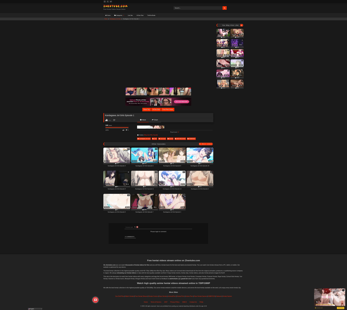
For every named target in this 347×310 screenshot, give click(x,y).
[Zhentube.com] (115, 6)
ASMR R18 (211, 296)
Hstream (218, 296)
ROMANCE (192, 138)
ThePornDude (151, 15)
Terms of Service (156, 302)
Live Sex (130, 15)
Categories (119, 15)
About (144, 120)
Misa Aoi (147, 135)
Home (109, 15)
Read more (174, 132)
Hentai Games (227, 296)
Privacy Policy (174, 302)
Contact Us (193, 302)
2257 (165, 302)
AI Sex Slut (156, 109)
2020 (155, 138)
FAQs (201, 302)
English (32, 309)
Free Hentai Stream (141, 296)
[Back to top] (341, 304)
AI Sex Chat (140, 15)
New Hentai (163, 296)
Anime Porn (189, 296)
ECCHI (171, 138)
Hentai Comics (153, 296)
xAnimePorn (172, 296)
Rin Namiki (154, 135)
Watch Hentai (129, 296)
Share (156, 120)
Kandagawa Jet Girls (115, 19)
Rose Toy (147, 109)
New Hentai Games (200, 296)
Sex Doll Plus (119, 296)
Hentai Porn (180, 296)
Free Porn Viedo (167, 109)
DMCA (184, 302)
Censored (162, 138)
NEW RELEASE (181, 138)
